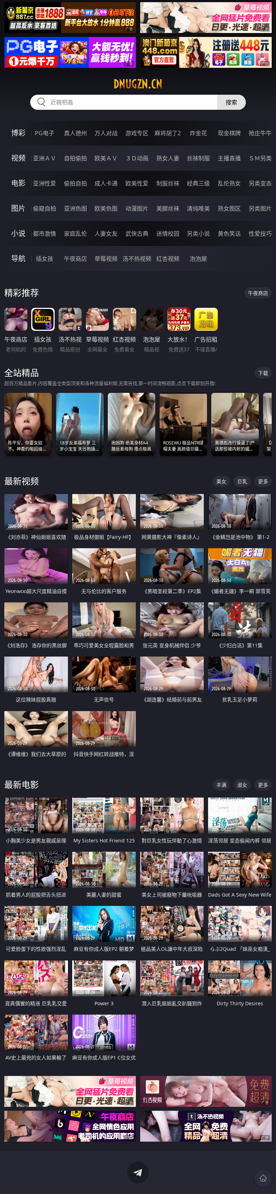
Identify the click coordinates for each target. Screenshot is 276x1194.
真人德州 (75, 133)
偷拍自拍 (75, 183)
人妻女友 (106, 234)
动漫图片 (136, 208)
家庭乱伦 (75, 234)
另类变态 (260, 183)
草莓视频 (106, 259)
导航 (18, 258)
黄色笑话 (229, 234)
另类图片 (260, 208)
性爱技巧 (260, 234)
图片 (18, 208)
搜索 (231, 102)
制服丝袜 (167, 183)
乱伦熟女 (229, 183)
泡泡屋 (198, 259)
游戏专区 (136, 133)
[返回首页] (263, 1178)
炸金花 (198, 133)
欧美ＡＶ (106, 158)
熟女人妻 (167, 158)
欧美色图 (106, 208)
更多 (263, 481)
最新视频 (21, 481)
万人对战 (106, 133)
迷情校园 (167, 234)
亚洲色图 (75, 208)
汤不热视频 (137, 259)
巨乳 (242, 481)
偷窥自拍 (44, 208)
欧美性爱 (136, 183)
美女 (221, 481)
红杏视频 (167, 259)
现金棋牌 (229, 133)
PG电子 (44, 133)
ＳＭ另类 (260, 158)
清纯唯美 (198, 208)
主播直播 (229, 158)
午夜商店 (75, 259)
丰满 (221, 784)
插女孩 (44, 259)
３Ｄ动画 (136, 158)
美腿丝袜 (167, 208)
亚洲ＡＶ (44, 158)
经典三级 (198, 183)
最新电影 (21, 784)
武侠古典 (136, 234)
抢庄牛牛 (260, 133)
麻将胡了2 (168, 133)
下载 (263, 373)
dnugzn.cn (138, 84)
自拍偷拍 (75, 158)
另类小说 (198, 234)
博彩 (18, 133)
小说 (18, 233)
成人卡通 (106, 183)
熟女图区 (229, 208)
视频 (18, 158)
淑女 (242, 784)
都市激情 (44, 234)
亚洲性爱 (44, 183)
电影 (18, 183)
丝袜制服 (198, 158)
